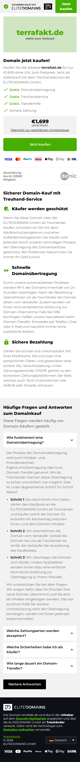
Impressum (11, 736)
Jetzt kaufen (66, 6)
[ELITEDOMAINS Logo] (40, 707)
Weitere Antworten (24, 684)
